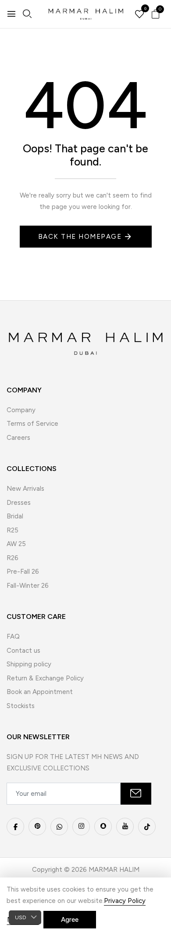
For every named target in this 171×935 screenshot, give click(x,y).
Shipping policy (29, 664)
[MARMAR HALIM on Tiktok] (147, 826)
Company (21, 410)
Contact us (23, 650)
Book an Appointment (40, 692)
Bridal (15, 516)
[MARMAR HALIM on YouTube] (125, 826)
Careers (18, 438)
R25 (12, 530)
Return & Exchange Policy (45, 678)
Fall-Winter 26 (28, 586)
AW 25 (16, 544)
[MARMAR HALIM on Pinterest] (37, 826)
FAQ (13, 636)
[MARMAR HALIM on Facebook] (15, 826)
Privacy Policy (125, 901)
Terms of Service (32, 424)
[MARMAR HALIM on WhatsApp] (59, 826)
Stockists (21, 706)
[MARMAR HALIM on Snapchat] (103, 826)
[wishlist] (139, 15)
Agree (69, 920)
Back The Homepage (80, 237)
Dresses (19, 503)
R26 (12, 558)
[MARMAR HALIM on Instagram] (81, 826)
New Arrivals (25, 489)
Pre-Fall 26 (23, 571)
